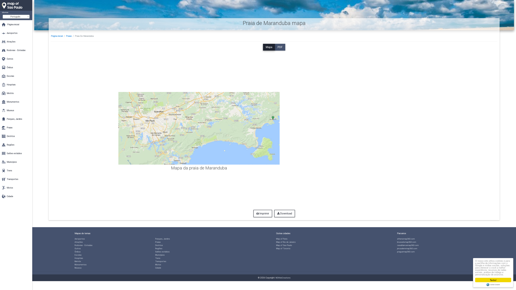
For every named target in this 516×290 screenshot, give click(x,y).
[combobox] (16, 17)
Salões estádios (162, 252)
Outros (78, 248)
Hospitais (79, 258)
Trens (157, 258)
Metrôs (78, 261)
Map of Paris (281, 239)
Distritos (159, 245)
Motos (158, 265)
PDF (280, 47)
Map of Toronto (283, 248)
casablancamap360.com (408, 245)
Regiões (158, 248)
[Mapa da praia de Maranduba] (199, 128)
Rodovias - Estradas (83, 245)
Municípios (160, 255)
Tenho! (493, 280)
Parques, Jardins (162, 239)
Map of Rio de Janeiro (286, 242)
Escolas (78, 255)
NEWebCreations (283, 278)
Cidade (158, 268)
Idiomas (5, 12)
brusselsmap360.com (406, 242)
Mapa (269, 47)
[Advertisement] (274, 69)
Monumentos (81, 265)
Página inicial (57, 36)
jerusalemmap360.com (407, 248)
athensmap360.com (406, 239)
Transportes (160, 261)
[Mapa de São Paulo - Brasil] (16, 9)
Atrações (79, 242)
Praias (69, 36)
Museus (78, 268)
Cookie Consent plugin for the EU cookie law (493, 284)
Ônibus (78, 252)
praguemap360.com (406, 252)
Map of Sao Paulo (284, 245)
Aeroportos (80, 239)
